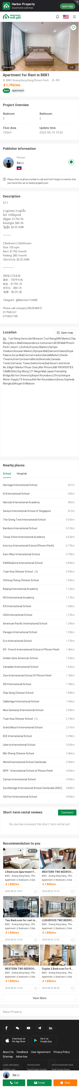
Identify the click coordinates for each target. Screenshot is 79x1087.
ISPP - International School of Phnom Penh (28, 770)
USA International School (17, 614)
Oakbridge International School (21, 701)
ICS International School (17, 606)
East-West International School (21, 554)
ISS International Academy (18, 597)
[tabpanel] (39, 641)
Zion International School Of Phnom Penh (27, 675)
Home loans (33, 1064)
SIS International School (17, 684)
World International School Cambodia (24, 762)
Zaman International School (19, 779)
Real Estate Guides (37, 1069)
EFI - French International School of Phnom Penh (31, 649)
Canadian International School (20, 666)
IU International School (16, 493)
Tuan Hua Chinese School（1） (21, 718)
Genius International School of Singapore (27, 511)
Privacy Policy (62, 1052)
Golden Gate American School (20, 658)
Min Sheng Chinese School (18, 753)
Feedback (22, 1052)
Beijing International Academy (20, 588)
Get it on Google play (46, 1040)
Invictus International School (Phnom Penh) (28, 545)
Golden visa (9, 1069)
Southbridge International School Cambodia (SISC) (32, 788)
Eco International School (17, 640)
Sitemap (8, 1056)
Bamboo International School (20, 528)
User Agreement (41, 1052)
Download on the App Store (18, 1040)
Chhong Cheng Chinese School (21, 580)
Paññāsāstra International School (23, 562)
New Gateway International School (23, 710)
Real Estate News (61, 1069)
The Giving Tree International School (24, 519)
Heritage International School (20, 485)
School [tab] (7, 473)
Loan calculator (11, 1064)
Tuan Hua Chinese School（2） (21, 571)
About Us (8, 1052)
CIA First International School (20, 796)
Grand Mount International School (22, 727)
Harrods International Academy (21, 502)
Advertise (21, 1056)
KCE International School (17, 736)
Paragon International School (20, 632)
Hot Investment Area (62, 1064)
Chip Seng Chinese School (18, 692)
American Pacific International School (25, 623)
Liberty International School (19, 744)
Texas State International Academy (24, 536)
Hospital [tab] (22, 473)
